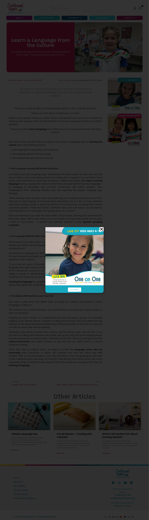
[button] (101, 229)
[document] (74, 260)
